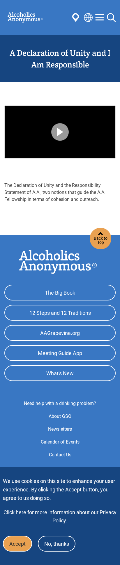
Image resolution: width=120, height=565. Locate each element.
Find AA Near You (76, 17)
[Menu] (99, 17)
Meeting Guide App (60, 353)
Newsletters (60, 429)
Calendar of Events (60, 442)
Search (111, 17)
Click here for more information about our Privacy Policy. (60, 516)
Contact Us (60, 455)
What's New (60, 373)
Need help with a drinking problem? (60, 403)
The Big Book (60, 293)
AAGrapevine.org (60, 333)
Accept (17, 544)
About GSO (60, 416)
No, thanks (56, 544)
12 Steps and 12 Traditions (60, 313)
